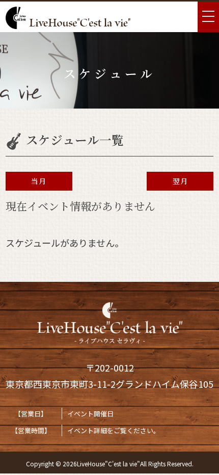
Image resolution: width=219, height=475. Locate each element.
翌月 (180, 181)
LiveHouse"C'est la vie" (108, 463)
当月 (38, 181)
